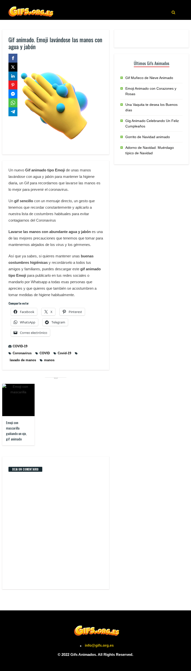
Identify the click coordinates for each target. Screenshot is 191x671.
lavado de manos (23, 360)
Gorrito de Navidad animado (147, 137)
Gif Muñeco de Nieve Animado (149, 78)
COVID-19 (20, 346)
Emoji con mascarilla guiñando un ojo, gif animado (16, 430)
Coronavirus (22, 353)
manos (49, 360)
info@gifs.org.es (99, 645)
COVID (45, 353)
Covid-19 (64, 353)
